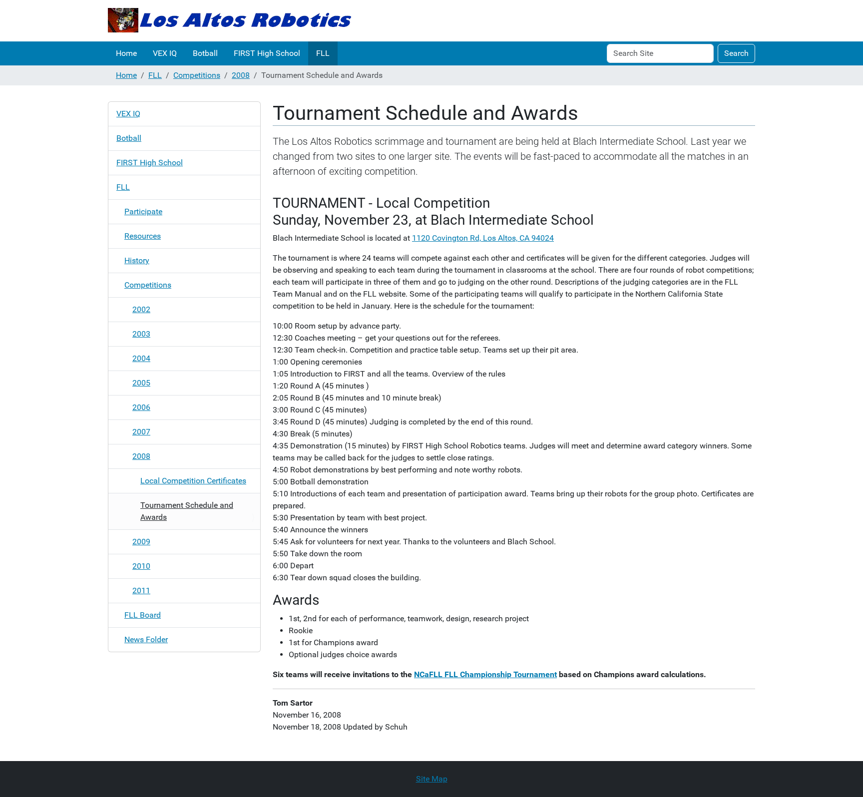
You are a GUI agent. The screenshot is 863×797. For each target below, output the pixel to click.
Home (126, 53)
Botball (205, 53)
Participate (143, 211)
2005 (141, 383)
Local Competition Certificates (193, 480)
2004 (141, 358)
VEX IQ (165, 53)
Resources (142, 236)
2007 (141, 431)
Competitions (196, 75)
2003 (141, 334)
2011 (141, 590)
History (136, 260)
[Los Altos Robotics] (229, 20)
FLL (323, 53)
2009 (141, 541)
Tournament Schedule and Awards (186, 511)
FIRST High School (267, 53)
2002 (141, 309)
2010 (141, 566)
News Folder (146, 639)
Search (736, 53)
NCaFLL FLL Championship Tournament (485, 674)
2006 (141, 407)
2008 (241, 75)
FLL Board (142, 615)
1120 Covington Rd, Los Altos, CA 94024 (483, 238)
